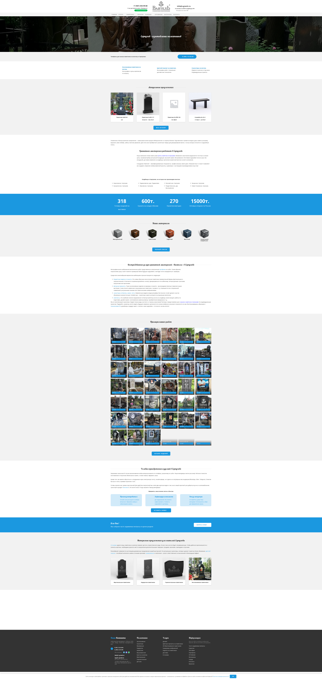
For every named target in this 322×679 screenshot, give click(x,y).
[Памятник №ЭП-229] (136, 420)
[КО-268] (186, 420)
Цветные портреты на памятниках (173, 644)
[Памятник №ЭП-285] (169, 437)
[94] (149, 70)
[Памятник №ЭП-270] (169, 353)
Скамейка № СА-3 (200, 117)
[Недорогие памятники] (148, 569)
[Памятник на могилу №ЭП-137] (186, 353)
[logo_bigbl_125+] (161, 6)
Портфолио (192, 652)
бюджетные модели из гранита (123, 279)
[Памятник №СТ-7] (169, 336)
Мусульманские (141, 652)
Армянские (140, 650)
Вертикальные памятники (122, 582)
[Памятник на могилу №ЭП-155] (119, 437)
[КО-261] (152, 370)
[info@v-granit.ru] (113, 655)
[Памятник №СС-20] (152, 336)
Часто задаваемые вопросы (197, 646)
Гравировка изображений (170, 648)
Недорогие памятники (148, 582)
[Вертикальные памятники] (122, 569)
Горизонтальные (141, 659)
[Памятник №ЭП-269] (186, 336)
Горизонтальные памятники (174, 582)
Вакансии (191, 664)
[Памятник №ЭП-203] (186, 370)
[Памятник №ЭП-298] (119, 420)
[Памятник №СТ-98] (169, 404)
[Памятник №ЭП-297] (186, 437)
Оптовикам (192, 655)
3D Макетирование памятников (172, 646)
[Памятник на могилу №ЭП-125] (136, 336)
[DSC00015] (115, 70)
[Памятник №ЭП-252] (152, 387)
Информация (195, 638)
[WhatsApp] (129, 652)
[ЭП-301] (119, 336)
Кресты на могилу (142, 655)
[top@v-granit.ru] (113, 658)
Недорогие (140, 648)
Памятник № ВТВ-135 (174, 117)
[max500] (126, 652)
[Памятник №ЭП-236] (203, 370)
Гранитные (140, 644)
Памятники (142, 638)
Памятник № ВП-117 (148, 117)
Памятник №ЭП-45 (121, 117)
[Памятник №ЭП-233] (152, 437)
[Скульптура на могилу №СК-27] (136, 353)
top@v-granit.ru (119, 658)
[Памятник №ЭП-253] (119, 387)
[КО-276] (136, 404)
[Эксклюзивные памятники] (200, 569)
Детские (139, 661)
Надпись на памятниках (170, 650)
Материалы (192, 657)
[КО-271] (200, 279)
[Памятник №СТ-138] (203, 404)
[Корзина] (207, 14)
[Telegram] (124, 652)
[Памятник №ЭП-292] (186, 387)
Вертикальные (141, 657)
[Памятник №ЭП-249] (203, 420)
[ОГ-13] (136, 370)
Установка (114, 545)
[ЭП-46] (152, 404)
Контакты (125, 487)
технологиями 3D (116, 306)
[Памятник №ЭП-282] (203, 387)
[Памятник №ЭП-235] (119, 370)
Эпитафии (192, 650)
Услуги (166, 638)
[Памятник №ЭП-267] (169, 387)
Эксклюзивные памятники (200, 582)
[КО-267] (203, 336)
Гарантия (191, 648)
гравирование (150, 553)
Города (118, 17)
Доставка (165, 652)
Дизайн (165, 641)
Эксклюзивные (141, 641)
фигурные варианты (120, 286)
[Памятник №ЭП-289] (152, 420)
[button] (124, 14)
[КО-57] (169, 370)
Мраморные (140, 646)
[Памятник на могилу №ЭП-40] (169, 420)
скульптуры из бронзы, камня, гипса (124, 293)
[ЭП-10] (184, 70)
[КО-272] (136, 387)
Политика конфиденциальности (221, 676)
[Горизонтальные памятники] (174, 569)
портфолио (162, 269)
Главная (114, 17)
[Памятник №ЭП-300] (119, 404)
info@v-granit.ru (119, 655)
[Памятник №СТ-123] (152, 353)
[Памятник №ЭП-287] (119, 353)
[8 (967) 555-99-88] (112, 649)
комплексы (117, 298)
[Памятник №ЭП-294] (136, 437)
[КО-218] (122, 166)
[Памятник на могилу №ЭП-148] (186, 404)
